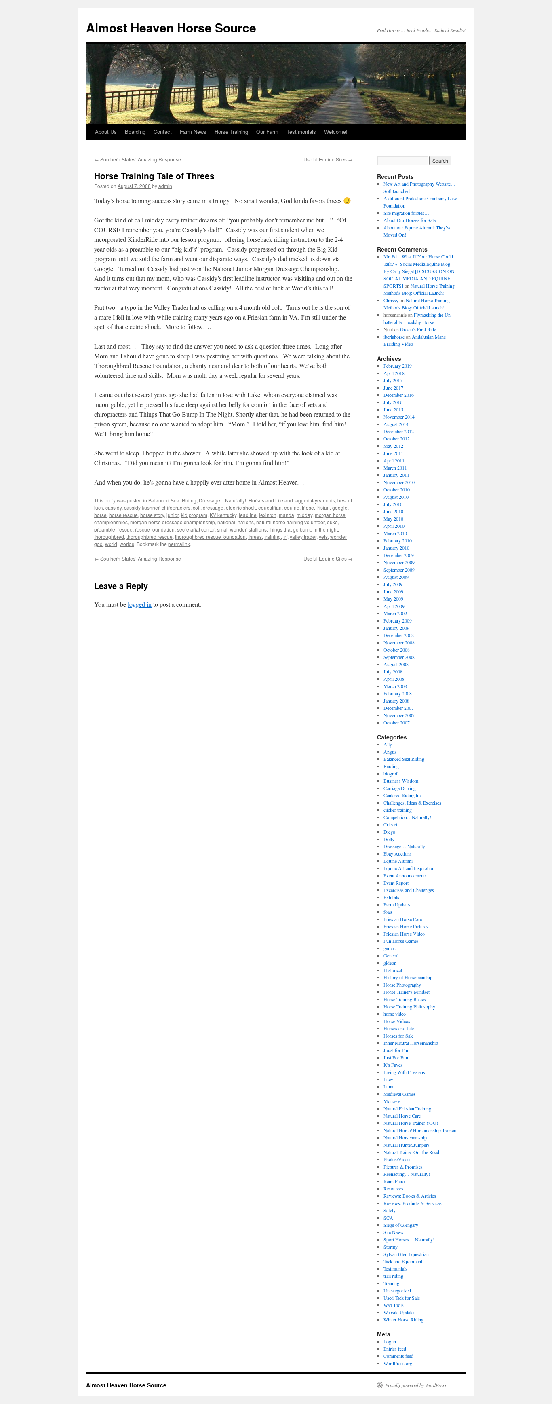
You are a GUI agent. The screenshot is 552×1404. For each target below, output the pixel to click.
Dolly (388, 839)
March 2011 (395, 467)
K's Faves (392, 1064)
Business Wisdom (400, 780)
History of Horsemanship (407, 977)
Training (391, 1283)
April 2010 (394, 526)
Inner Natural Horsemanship (410, 1043)
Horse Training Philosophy (409, 1006)
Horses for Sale (398, 1035)
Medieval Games (399, 1094)
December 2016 (398, 395)
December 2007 (398, 708)
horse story (152, 514)
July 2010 (392, 504)
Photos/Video (396, 1159)
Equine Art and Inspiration (408, 868)
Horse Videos (396, 1021)
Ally (387, 744)
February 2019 (397, 365)
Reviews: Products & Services (412, 1203)
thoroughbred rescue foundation (210, 536)
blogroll (390, 773)
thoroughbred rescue (149, 536)
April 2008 (394, 679)
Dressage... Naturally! (222, 500)
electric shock (241, 507)
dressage (213, 507)
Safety (389, 1210)
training (272, 536)
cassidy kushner (141, 507)
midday (304, 514)
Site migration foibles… (406, 213)
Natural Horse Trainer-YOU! (410, 1123)
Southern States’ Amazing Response (137, 159)
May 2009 (393, 598)
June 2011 (393, 453)
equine (291, 507)
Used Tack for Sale (401, 1297)
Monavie (391, 1101)
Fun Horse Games (401, 941)
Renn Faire (394, 1181)
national (226, 522)
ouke (332, 522)
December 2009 (398, 555)
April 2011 (394, 460)
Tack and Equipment (402, 1261)
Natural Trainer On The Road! (412, 1152)
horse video (394, 1013)
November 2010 (399, 482)
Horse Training (231, 132)
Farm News (193, 132)
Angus (389, 751)
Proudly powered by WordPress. (416, 1385)
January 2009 (396, 628)
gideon (389, 962)
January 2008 (396, 700)
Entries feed (394, 1348)
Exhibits (391, 897)
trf (285, 536)
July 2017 (392, 380)
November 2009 (399, 562)
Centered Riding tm (402, 795)
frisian (323, 507)
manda (286, 514)
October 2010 (396, 489)
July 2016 (392, 402)
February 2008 (397, 693)
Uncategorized (397, 1290)
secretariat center (196, 529)
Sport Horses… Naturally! (408, 1239)
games (389, 948)
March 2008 (395, 686)
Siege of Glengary (400, 1225)
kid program (194, 514)
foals (388, 911)
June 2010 (393, 511)
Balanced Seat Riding (172, 500)
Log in (389, 1341)
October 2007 (396, 722)
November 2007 (399, 715)
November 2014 (399, 416)
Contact (163, 132)
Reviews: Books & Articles (409, 1195)
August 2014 (396, 424)
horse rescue (123, 514)
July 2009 (392, 584)
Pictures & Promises (403, 1166)
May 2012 (393, 446)
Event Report (396, 882)
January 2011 (396, 475)
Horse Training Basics (404, 999)
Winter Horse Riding (403, 1319)
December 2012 (398, 431)
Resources (393, 1188)
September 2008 (399, 657)
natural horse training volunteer (290, 522)
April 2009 (394, 606)
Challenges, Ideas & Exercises (412, 802)
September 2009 (399, 569)
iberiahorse (394, 336)
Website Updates (399, 1312)
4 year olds (323, 500)
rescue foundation (155, 529)
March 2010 (395, 533)
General (390, 955)
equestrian (270, 507)
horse (100, 514)
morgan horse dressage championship (172, 522)
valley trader (303, 536)
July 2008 (392, 671)
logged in (140, 604)
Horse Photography (402, 984)
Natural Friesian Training (407, 1108)
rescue (125, 529)
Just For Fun (395, 1057)
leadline (248, 514)
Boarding (135, 132)
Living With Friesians (404, 1072)
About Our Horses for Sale (409, 220)
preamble (104, 529)
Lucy (388, 1079)
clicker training (397, 810)
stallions (258, 529)
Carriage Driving (399, 788)
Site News (393, 1232)
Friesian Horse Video (404, 933)
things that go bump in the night (303, 529)
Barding (391, 766)
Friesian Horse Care (402, 919)
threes (255, 536)
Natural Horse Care (402, 1115)
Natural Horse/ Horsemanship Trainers (420, 1130)
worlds (127, 543)
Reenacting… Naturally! (406, 1174)
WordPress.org (397, 1363)
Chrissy (390, 300)
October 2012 (396, 438)
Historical (392, 970)
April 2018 (394, 373)
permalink (179, 543)
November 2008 (399, 642)
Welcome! (336, 132)
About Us (106, 132)
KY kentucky (223, 514)
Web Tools (393, 1305)
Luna (388, 1086)
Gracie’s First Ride (418, 329)
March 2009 (395, 613)
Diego (389, 831)
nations (246, 522)
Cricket (390, 824)
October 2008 (396, 649)
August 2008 (396, 664)
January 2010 (396, 547)
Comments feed (398, 1356)
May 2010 (393, 518)
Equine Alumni (398, 861)
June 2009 (393, 591)
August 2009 (396, 577)
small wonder (231, 529)
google (340, 507)
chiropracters (176, 507)
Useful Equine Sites (328, 159)
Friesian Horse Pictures (405, 926)
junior (172, 514)
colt (196, 507)
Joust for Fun (396, 1050)
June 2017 (393, 387)
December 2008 (398, 635)
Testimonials (301, 132)
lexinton (267, 514)
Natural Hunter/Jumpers (406, 1144)
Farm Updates (397, 904)
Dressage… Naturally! (405, 846)
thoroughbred (109, 536)
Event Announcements (405, 875)
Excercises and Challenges (408, 890)
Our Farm (267, 132)
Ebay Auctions (397, 853)
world (111, 543)
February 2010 (397, 540)
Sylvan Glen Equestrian (406, 1254)
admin (165, 185)
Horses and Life (266, 500)
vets (323, 536)
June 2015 (393, 409)
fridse (308, 507)
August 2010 (396, 496)
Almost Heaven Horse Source (171, 27)
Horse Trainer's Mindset (406, 992)
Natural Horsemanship (405, 1137)
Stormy (390, 1246)
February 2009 (397, 620)
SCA (388, 1217)
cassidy (113, 507)
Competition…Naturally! (407, 817)
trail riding (393, 1276)
